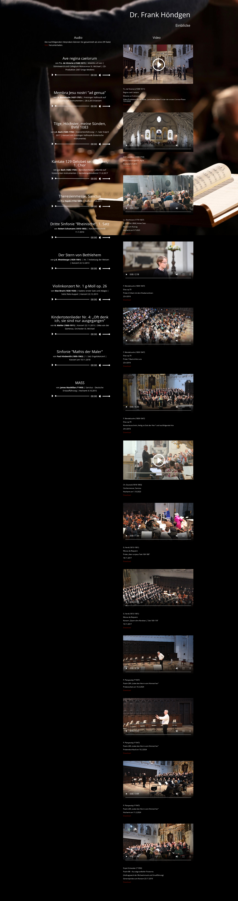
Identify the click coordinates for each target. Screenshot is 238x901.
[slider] (105, 75)
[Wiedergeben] (52, 75)
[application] (79, 75)
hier (46, 45)
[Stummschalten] (100, 75)
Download (127, 104)
